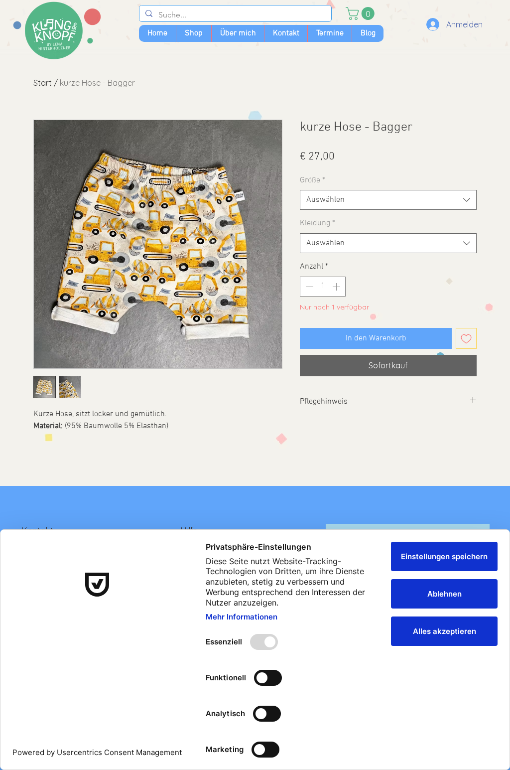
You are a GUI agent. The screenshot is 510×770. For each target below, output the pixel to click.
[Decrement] (308, 286)
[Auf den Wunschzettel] (466, 338)
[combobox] (388, 200)
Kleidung (317, 223)
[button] (362, 13)
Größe (312, 180)
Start (42, 83)
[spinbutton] (322, 286)
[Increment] (337, 286)
